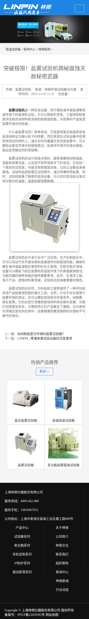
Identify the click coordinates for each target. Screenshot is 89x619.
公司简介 (62, 536)
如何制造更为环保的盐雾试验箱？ (41, 334)
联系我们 (62, 554)
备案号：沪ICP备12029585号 (25, 614)
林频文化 (62, 545)
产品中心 (22, 527)
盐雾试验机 (17, 110)
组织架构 (62, 563)
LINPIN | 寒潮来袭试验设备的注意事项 (44, 338)
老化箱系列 (22, 545)
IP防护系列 (22, 563)
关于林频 (62, 527)
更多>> (44, 371)
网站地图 (52, 614)
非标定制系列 (22, 554)
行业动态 (62, 589)
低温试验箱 (13, 49)
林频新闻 (44, 49)
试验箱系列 (22, 536)
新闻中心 (29, 49)
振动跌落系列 (22, 572)
